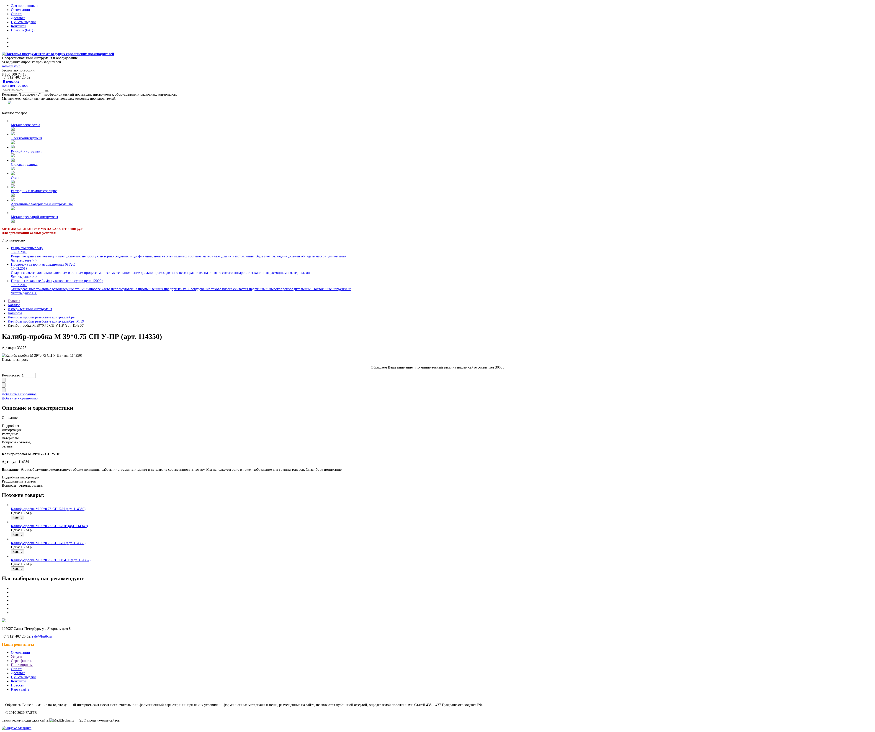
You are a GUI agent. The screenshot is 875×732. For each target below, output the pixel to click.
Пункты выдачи (23, 22)
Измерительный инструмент (30, 309)
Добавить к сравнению (20, 398)
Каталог (14, 305)
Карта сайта (20, 689)
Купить (17, 517)
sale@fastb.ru (11, 66)
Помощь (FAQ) (22, 30)
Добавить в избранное (19, 394)
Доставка (18, 18)
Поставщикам (22, 665)
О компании (20, 10)
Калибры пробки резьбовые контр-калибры (41, 317)
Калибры (15, 313)
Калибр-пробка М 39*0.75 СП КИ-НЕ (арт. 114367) (50, 560)
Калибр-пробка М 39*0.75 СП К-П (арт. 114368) (48, 543)
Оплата (16, 14)
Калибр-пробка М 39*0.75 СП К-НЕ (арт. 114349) (49, 526)
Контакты (18, 26)
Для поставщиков (24, 6)
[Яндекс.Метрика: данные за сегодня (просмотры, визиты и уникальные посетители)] (16, 728)
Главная (14, 301)
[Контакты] (6, 109)
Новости (17, 685)
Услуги (16, 656)
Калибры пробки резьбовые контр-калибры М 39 (46, 321)
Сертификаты (21, 661)
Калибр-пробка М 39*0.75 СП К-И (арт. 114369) (48, 509)
